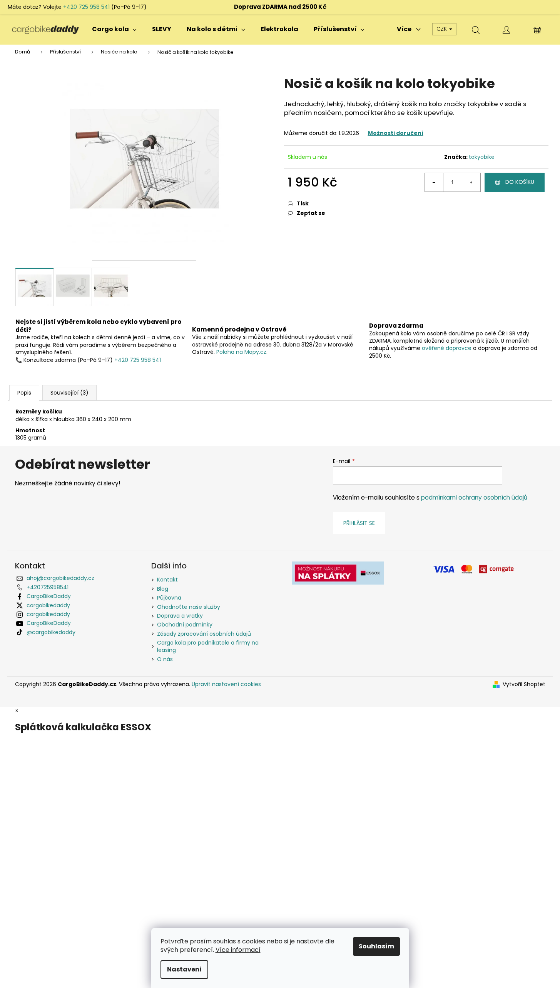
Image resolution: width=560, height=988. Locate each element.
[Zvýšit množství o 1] (471, 182)
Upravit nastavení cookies (226, 684)
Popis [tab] (24, 393)
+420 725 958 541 (86, 7)
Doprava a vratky (180, 616)
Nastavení (184, 969)
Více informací (238, 949)
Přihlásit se (359, 523)
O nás (165, 659)
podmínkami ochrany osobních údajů (474, 497)
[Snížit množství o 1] (434, 182)
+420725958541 (48, 587)
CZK (442, 29)
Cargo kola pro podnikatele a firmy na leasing (208, 646)
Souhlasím (376, 946)
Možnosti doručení (395, 133)
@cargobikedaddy (51, 632)
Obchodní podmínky (184, 624)
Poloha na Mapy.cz (241, 352)
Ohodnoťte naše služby (188, 607)
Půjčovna (169, 597)
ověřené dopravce (446, 348)
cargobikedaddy (48, 605)
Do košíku (519, 182)
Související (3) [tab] (69, 393)
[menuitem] (114, 29)
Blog (162, 589)
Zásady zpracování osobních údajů (204, 634)
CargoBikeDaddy (49, 596)
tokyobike (482, 157)
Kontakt (167, 579)
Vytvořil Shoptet (524, 684)
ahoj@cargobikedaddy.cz (60, 578)
